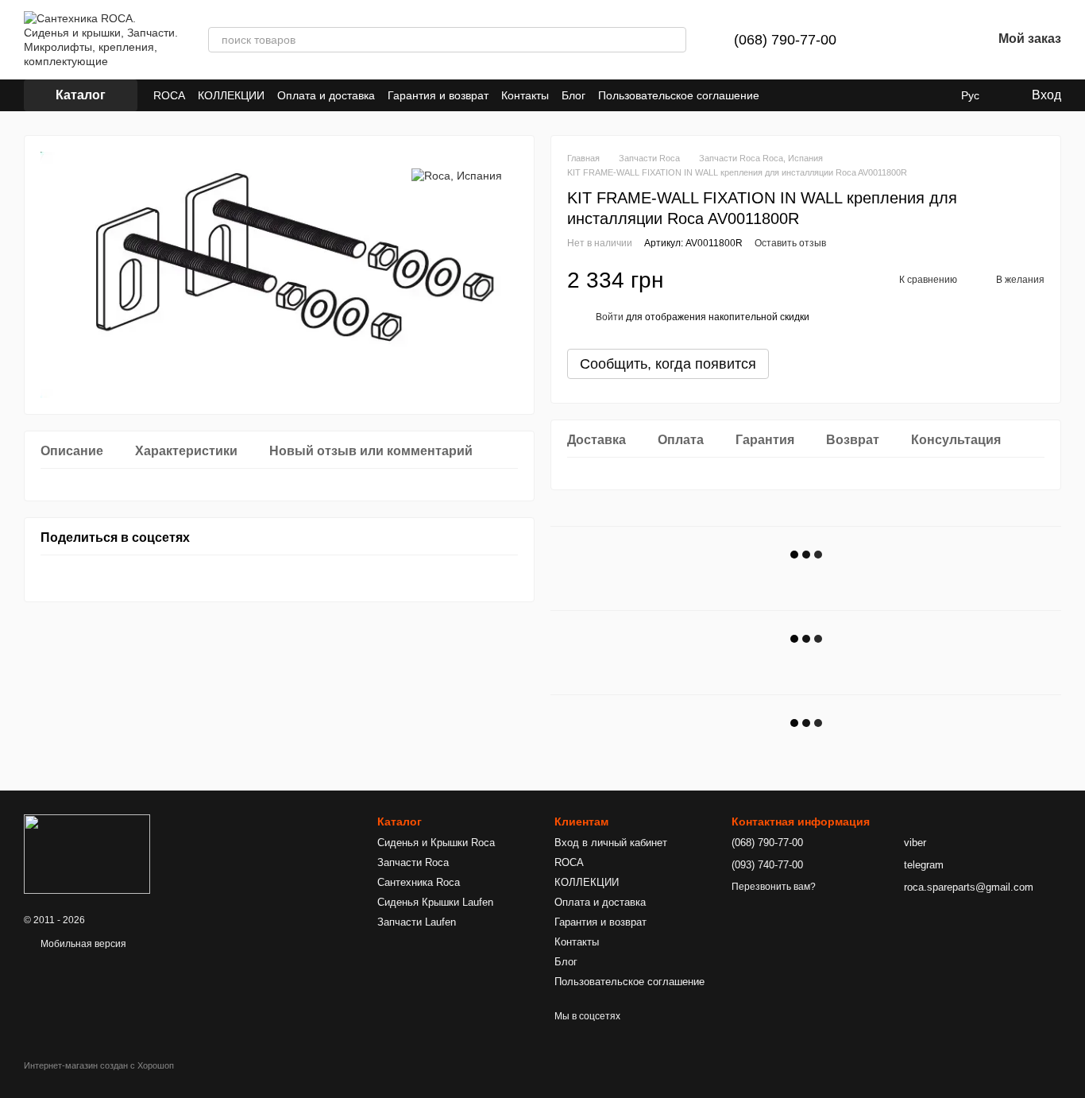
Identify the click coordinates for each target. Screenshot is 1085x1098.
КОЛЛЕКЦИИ (231, 95)
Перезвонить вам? (774, 886)
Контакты (525, 95)
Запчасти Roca (413, 862)
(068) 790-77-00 (785, 40)
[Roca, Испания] (456, 175)
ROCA (169, 95)
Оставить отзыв (790, 243)
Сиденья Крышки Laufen (435, 902)
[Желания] (938, 39)
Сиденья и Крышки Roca (436, 843)
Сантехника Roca (418, 882)
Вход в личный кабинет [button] (610, 843)
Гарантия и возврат (438, 95)
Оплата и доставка (326, 95)
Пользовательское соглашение (678, 95)
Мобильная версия (82, 943)
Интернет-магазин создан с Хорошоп (99, 1065)
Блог (573, 95)
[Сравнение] (896, 39)
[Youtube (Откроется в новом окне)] (781, 95)
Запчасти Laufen (416, 922)
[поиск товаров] (673, 39)
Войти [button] (610, 317)
